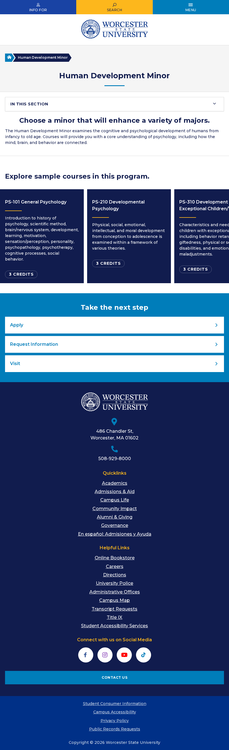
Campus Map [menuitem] (114, 600)
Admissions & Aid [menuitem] (115, 491)
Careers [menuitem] (114, 566)
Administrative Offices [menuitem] (114, 592)
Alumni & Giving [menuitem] (114, 517)
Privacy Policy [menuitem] (115, 720)
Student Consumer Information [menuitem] (114, 703)
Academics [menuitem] (114, 483)
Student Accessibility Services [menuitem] (114, 625)
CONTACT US (114, 677)
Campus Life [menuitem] (114, 500)
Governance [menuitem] (114, 525)
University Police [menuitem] (114, 583)
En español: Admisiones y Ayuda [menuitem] (114, 534)
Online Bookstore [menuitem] (115, 557)
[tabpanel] (42, 236)
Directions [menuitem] (114, 575)
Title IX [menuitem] (114, 617)
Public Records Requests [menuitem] (114, 729)
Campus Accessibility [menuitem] (114, 711)
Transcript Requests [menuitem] (114, 609)
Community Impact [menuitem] (114, 508)
